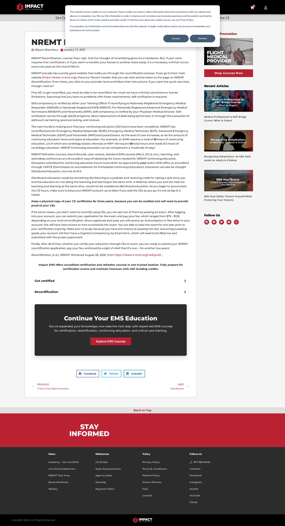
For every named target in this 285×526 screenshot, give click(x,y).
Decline (202, 38)
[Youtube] (228, 222)
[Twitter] (221, 222)
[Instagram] (236, 222)
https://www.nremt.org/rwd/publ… (139, 255)
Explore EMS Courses (111, 341)
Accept (176, 38)
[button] (87, 373)
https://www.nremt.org (59, 77)
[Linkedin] (206, 222)
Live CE (223, 18)
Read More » (210, 124)
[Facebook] (214, 222)
